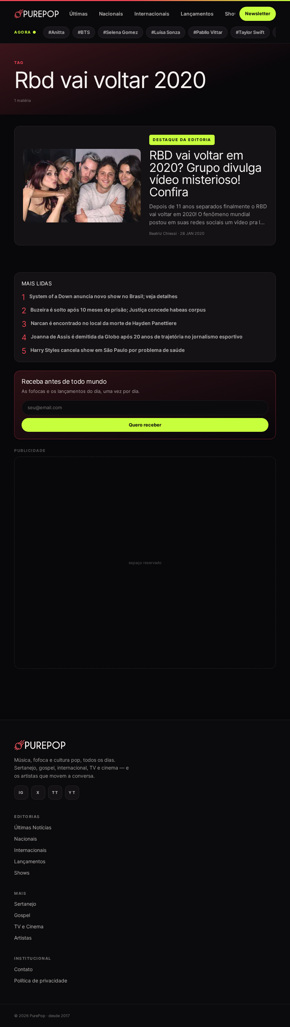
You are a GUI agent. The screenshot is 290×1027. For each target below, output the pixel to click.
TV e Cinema (29, 926)
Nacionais (111, 14)
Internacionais (151, 14)
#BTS (80, 32)
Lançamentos (197, 14)
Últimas (78, 14)
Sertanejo (25, 904)
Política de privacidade (40, 980)
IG (21, 792)
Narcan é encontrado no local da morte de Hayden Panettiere (103, 323)
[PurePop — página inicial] (36, 13)
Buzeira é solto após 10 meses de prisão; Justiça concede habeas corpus (118, 310)
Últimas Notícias (32, 827)
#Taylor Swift (246, 32)
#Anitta (53, 32)
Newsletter (257, 13)
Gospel (22, 915)
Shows (233, 14)
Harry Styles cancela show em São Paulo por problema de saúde (107, 350)
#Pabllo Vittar (204, 32)
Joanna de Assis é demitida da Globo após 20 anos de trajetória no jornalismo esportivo (137, 336)
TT (55, 792)
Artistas (22, 938)
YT (72, 792)
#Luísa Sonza (162, 32)
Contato (23, 969)
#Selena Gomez (117, 32)
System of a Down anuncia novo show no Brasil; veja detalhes (103, 296)
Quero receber (145, 425)
